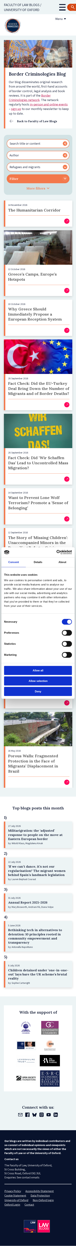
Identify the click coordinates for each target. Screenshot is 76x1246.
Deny (38, 691)
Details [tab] (38, 562)
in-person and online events (49, 104)
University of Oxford (16, 1200)
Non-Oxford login (43, 1200)
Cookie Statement (15, 1195)
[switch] (67, 633)
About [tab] (62, 562)
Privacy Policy (12, 1191)
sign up (16, 109)
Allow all (38, 670)
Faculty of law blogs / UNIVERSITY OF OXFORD (22, 7)
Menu (59, 19)
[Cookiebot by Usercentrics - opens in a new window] (56, 552)
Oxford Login (12, 1205)
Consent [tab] (13, 562)
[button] (38, 188)
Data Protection (40, 1195)
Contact (29, 1205)
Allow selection (38, 680)
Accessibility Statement (39, 1191)
